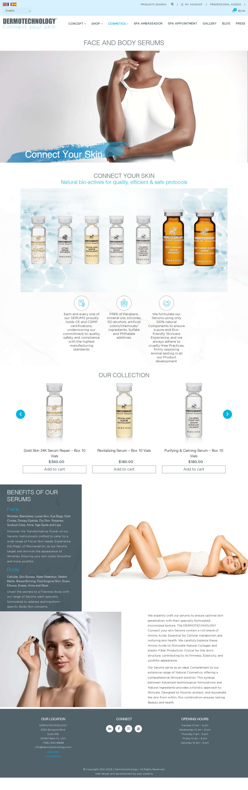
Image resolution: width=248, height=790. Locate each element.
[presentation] (20, 414)
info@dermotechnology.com (53, 747)
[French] (9, 4)
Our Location (53, 756)
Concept (75, 23)
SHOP (96, 23)
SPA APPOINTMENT (182, 23)
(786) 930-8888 (53, 742)
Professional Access (226, 4)
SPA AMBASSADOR (148, 23)
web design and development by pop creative (124, 773)
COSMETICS (117, 23)
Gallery (210, 23)
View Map (53, 751)
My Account (193, 4)
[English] (5, 4)
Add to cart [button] (54, 469)
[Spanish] (14, 4)
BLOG (226, 23)
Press (240, 23)
